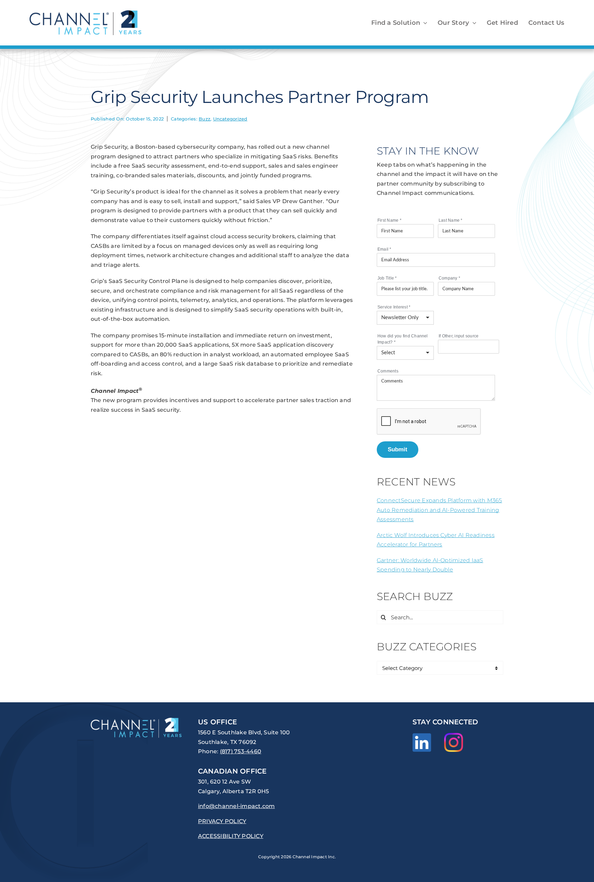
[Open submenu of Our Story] (472, 22)
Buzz (204, 119)
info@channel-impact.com (236, 806)
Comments (387, 371)
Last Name (451, 220)
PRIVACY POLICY (222, 821)
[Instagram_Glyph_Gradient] (453, 735)
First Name (389, 220)
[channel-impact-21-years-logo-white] (136, 720)
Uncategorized (230, 119)
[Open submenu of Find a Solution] (423, 22)
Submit (397, 449)
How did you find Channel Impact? (402, 339)
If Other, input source (458, 336)
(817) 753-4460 (240, 751)
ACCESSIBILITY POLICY (230, 836)
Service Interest (393, 307)
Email (384, 249)
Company (449, 278)
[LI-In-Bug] (421, 736)
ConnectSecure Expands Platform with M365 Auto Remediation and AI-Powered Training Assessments (439, 510)
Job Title (387, 278)
